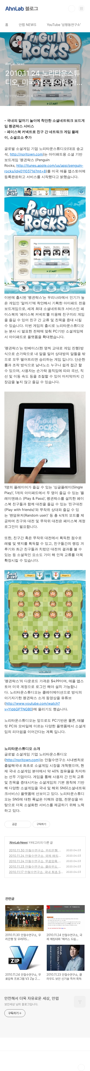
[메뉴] (81, 8)
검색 (71, 8)
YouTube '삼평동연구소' (64, 25)
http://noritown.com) (23, 760)
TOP (81, 1067)
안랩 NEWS (27, 25)
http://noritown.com (26, 154)
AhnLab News (18, 842)
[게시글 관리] (26, 824)
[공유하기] (21, 824)
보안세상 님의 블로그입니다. (21, 1004)
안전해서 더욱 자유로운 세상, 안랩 (31, 998)
